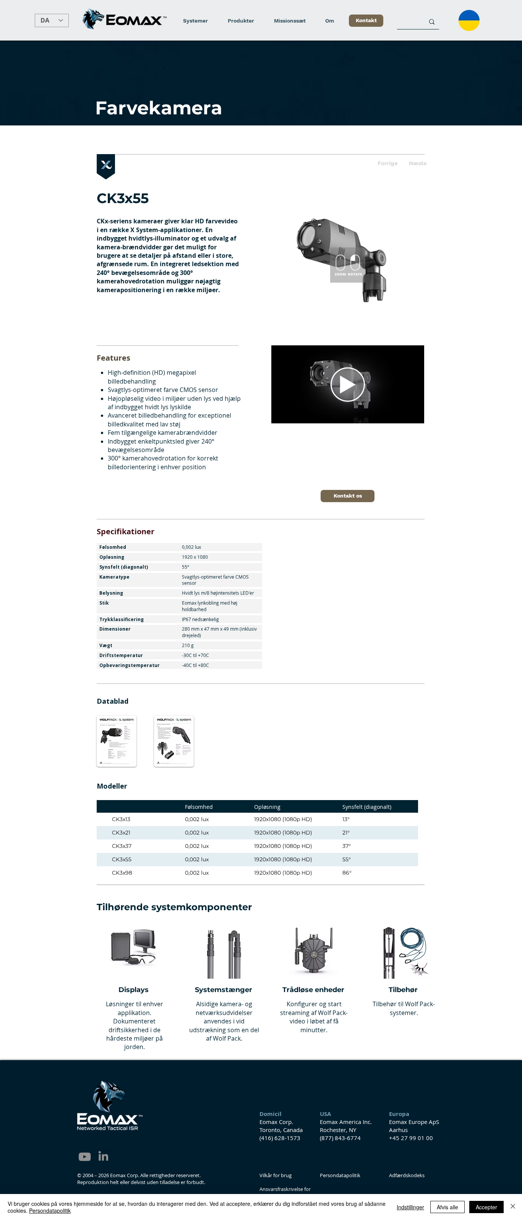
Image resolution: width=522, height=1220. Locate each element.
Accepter (486, 1207)
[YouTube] (84, 1156)
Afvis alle (447, 1207)
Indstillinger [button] (410, 1207)
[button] (390, 163)
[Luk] (512, 1207)
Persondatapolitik (50, 1210)
